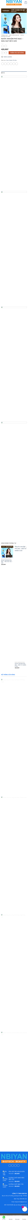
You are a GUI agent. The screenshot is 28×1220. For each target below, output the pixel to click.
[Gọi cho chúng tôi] (15, 1165)
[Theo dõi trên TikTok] (12, 1165)
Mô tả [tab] (3, 72)
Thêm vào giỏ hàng (17, 52)
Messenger (17, 1219)
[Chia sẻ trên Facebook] (5, 63)
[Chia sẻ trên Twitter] (8, 63)
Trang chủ (4, 35)
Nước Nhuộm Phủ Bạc (11, 60)
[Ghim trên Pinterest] (14, 63)
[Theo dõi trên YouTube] (18, 1165)
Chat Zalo (10, 1219)
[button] (2, 3)
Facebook (24, 1219)
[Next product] (2, 46)
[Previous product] (5, 46)
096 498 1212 (23, 1198)
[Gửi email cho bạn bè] (11, 63)
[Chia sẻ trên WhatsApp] (2, 63)
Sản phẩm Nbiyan (14, 35)
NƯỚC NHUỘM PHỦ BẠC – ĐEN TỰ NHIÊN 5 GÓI (20, 665)
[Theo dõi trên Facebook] (9, 1165)
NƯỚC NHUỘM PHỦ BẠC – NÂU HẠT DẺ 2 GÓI (6, 562)
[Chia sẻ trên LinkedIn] (16, 63)
